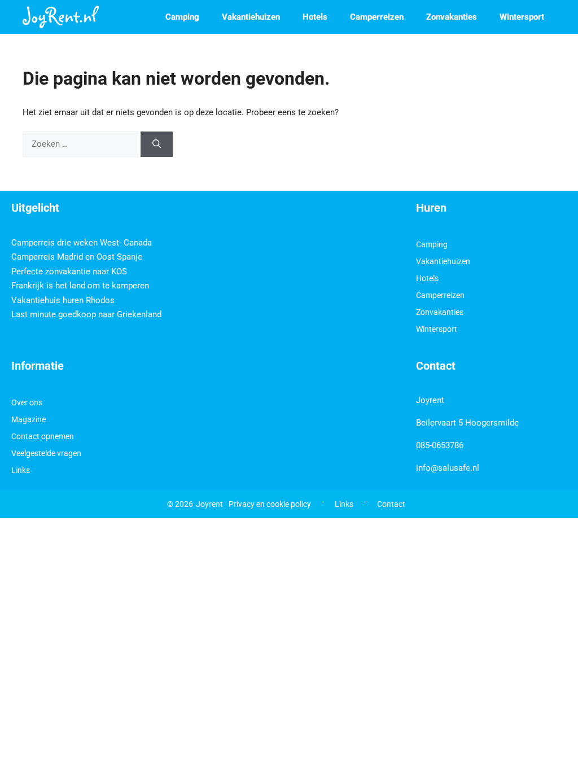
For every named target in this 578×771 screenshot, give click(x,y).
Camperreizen (377, 17)
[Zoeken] (157, 144)
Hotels (315, 17)
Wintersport (522, 17)
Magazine (28, 419)
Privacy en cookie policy (270, 504)
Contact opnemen (42, 436)
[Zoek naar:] (82, 144)
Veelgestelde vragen (46, 453)
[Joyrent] (61, 17)
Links (20, 470)
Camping (182, 17)
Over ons (26, 402)
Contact (391, 504)
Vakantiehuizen (251, 17)
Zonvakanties (451, 17)
